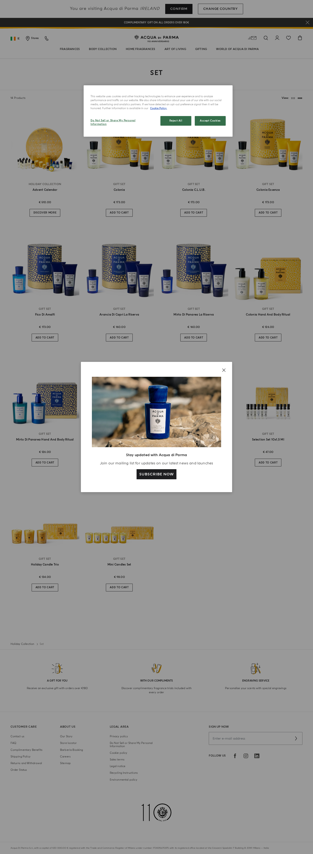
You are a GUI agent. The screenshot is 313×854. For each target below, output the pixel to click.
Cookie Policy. (158, 108)
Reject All (175, 120)
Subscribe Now (156, 474)
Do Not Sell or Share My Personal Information (113, 122)
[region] (158, 111)
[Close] (224, 370)
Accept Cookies (210, 120)
